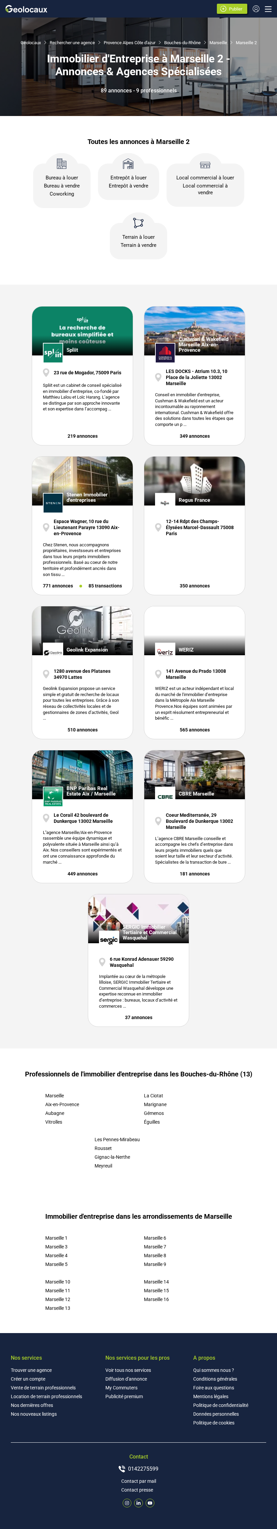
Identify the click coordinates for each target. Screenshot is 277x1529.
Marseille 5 (56, 1264)
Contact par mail (138, 1481)
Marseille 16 (156, 1299)
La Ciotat (153, 1095)
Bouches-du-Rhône (182, 42)
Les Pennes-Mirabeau (117, 1139)
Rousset (103, 1148)
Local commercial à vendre (205, 189)
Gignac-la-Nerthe (112, 1157)
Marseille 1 (56, 1238)
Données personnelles (216, 1414)
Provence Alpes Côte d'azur (129, 42)
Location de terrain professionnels (46, 1396)
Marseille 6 (155, 1238)
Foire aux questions (213, 1387)
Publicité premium (124, 1396)
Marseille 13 (57, 1308)
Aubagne (54, 1113)
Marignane (155, 1104)
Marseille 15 (156, 1290)
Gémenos (154, 1113)
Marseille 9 (155, 1264)
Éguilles (152, 1122)
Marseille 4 (56, 1255)
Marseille (218, 42)
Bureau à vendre (62, 186)
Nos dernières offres (32, 1405)
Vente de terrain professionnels (43, 1387)
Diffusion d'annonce (126, 1379)
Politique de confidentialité (220, 1405)
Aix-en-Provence (62, 1104)
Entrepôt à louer (128, 178)
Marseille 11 (57, 1290)
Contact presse (137, 1490)
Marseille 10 (57, 1282)
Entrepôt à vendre (128, 186)
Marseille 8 (155, 1255)
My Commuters (121, 1387)
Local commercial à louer (205, 178)
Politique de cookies (213, 1422)
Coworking (62, 194)
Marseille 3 (56, 1246)
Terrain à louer (138, 237)
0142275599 (143, 1469)
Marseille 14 (156, 1282)
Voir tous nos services (128, 1370)
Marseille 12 (57, 1299)
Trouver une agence (31, 1370)
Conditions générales (215, 1379)
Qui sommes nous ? (213, 1370)
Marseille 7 (155, 1246)
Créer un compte (28, 1379)
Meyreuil (103, 1166)
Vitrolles (53, 1122)
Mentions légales (210, 1396)
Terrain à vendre (138, 245)
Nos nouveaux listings (34, 1414)
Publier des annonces (236, 9)
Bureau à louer (62, 178)
